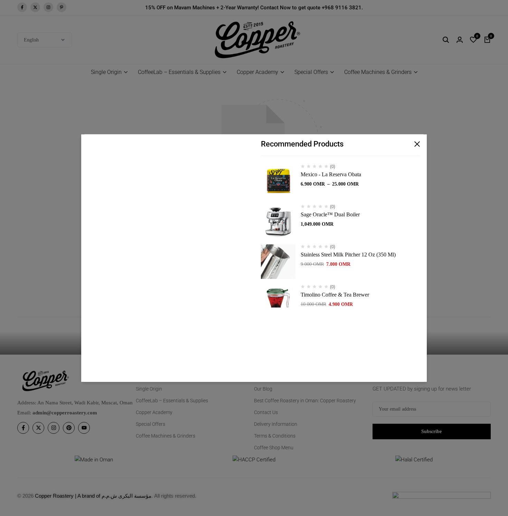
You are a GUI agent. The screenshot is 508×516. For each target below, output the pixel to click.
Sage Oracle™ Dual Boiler (330, 214)
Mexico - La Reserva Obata (331, 174)
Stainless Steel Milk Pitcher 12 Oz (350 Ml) (348, 254)
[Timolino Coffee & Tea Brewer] (278, 301)
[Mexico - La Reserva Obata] (278, 181)
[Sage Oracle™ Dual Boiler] (278, 221)
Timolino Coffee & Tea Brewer (335, 295)
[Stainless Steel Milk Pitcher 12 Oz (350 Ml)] (278, 261)
